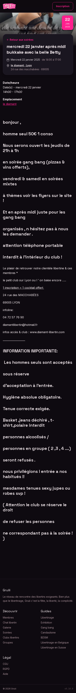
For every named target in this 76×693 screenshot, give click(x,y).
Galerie (7, 627)
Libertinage (47, 617)
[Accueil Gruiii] (9, 6)
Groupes (8, 642)
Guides (46, 611)
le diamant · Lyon (21, 65)
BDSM (44, 637)
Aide (5, 673)
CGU (5, 663)
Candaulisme (48, 632)
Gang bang (47, 627)
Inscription (62, 6)
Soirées (7, 632)
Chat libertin (10, 622)
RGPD (6, 668)
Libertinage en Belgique (55, 642)
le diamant (9, 104)
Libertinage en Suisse (53, 647)
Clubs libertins (11, 637)
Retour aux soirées (21, 39)
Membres (8, 617)
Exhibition (46, 622)
